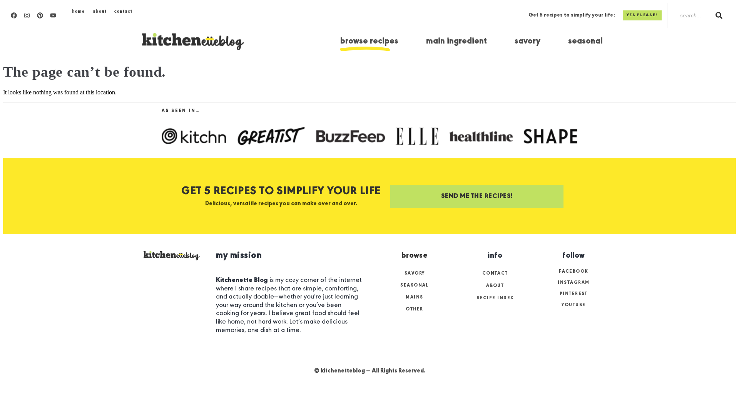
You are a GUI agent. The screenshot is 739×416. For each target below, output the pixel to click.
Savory (527, 41)
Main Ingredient (456, 41)
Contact (123, 11)
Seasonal (585, 41)
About (99, 11)
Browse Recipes (369, 41)
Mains (414, 297)
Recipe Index (495, 298)
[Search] (718, 15)
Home (78, 11)
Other (414, 309)
